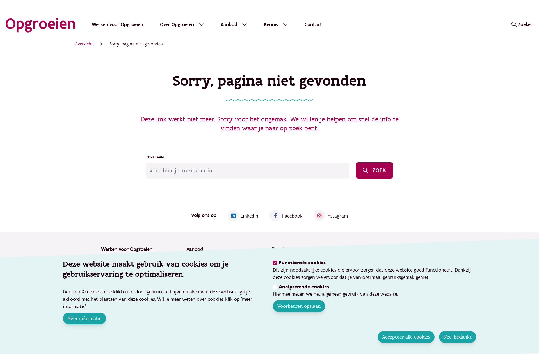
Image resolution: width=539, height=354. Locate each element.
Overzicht (84, 44)
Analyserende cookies (304, 287)
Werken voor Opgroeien (117, 24)
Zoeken (525, 24)
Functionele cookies (302, 263)
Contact (313, 24)
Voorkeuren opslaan (299, 306)
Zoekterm (155, 157)
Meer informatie (84, 318)
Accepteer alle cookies (406, 337)
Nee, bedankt (458, 337)
